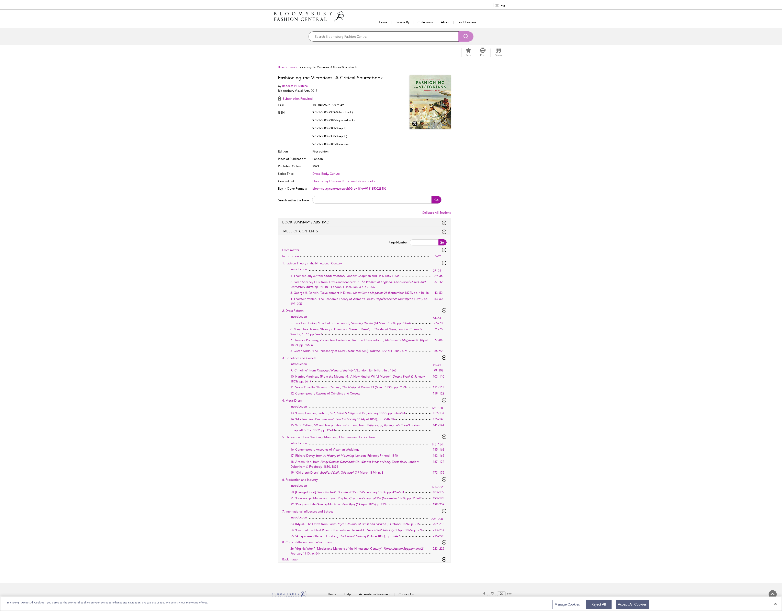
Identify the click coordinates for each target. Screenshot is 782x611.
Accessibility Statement (374, 594)
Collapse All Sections (436, 212)
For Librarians (467, 22)
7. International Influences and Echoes (307, 511)
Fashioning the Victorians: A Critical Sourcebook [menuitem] (328, 67)
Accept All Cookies (632, 604)
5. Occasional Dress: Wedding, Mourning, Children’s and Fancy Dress (328, 437)
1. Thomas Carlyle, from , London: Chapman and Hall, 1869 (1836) (345, 276)
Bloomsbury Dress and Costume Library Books (343, 181)
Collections (425, 22)
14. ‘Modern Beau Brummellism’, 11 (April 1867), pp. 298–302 (342, 419)
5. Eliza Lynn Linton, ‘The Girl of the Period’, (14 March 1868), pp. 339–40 (351, 323)
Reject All (599, 604)
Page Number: (398, 242)
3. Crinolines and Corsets (299, 358)
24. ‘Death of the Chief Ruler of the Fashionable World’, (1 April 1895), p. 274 (356, 530)
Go (436, 200)
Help (347, 594)
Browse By (402, 22)
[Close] (775, 603)
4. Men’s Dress (292, 400)
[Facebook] (484, 593)
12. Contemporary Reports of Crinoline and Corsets (325, 393)
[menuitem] (484, 594)
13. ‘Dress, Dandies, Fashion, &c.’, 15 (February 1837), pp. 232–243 (347, 413)
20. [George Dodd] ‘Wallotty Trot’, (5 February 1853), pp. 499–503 (347, 492)
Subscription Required (297, 99)
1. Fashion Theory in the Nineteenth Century (312, 263)
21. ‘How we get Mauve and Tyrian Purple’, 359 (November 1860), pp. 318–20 (356, 498)
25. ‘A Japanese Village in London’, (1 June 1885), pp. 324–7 (345, 536)
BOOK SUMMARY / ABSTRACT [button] (306, 222)
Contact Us (406, 594)
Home (383, 22)
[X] (501, 593)
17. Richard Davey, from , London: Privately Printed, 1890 (344, 455)
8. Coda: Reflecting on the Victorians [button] (307, 542)
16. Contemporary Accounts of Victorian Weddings (324, 449)
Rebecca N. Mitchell (295, 86)
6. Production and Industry (300, 480)
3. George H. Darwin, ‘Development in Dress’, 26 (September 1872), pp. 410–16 (359, 293)
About (445, 22)
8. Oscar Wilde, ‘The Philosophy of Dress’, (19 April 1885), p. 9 (348, 351)
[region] (391, 604)
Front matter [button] (290, 250)
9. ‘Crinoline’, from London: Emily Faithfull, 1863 (343, 370)
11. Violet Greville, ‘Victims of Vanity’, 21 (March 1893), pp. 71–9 (348, 387)
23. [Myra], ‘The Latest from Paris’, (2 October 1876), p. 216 (355, 524)
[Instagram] (492, 593)
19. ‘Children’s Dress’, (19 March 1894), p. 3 (336, 472)
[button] (482, 52)
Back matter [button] (290, 559)
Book (292, 67)
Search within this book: (294, 200)
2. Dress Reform (293, 311)
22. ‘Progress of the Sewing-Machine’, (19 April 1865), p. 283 (338, 504)
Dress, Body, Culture (326, 174)
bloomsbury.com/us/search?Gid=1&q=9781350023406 (349, 188)
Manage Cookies (567, 604)
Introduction (290, 256)
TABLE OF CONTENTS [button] (300, 231)
